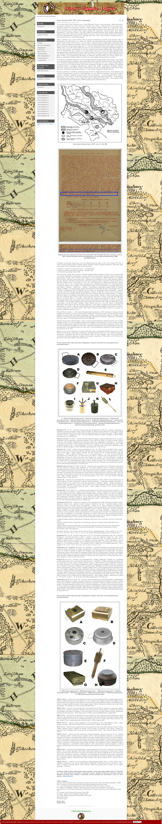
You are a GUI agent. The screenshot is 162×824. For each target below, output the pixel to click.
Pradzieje (39, 43)
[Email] (120, 20)
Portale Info (40, 87)
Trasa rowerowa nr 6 (42, 107)
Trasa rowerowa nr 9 (42, 113)
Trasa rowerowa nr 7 (42, 109)
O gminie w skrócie (42, 34)
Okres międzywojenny (43, 56)
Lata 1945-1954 (41, 60)
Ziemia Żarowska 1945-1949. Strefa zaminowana (73, 20)
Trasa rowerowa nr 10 (43, 115)
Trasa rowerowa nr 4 (42, 102)
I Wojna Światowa (42, 53)
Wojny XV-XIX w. (42, 51)
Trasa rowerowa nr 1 (42, 95)
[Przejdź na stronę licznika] (46, 123)
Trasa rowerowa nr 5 (42, 104)
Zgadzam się (137, 822)
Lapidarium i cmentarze (43, 79)
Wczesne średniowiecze (44, 45)
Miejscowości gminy (42, 70)
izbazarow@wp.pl (67, 776)
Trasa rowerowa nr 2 (42, 98)
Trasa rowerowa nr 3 (42, 100)
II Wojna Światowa (42, 58)
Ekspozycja (40, 26)
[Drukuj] (122, 20)
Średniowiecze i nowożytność (41, 48)
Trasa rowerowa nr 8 (42, 111)
